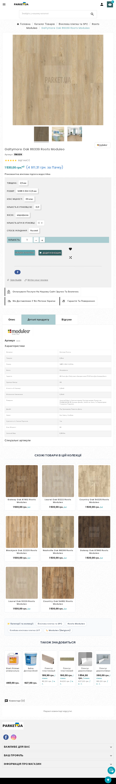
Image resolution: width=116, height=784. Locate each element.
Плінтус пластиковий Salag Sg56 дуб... (67, 672)
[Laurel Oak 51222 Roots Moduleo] (58, 481)
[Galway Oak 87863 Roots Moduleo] (94, 532)
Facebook (17, 272)
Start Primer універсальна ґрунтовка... (12, 670)
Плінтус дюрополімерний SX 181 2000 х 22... (86, 672)
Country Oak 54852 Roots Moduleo (58, 602)
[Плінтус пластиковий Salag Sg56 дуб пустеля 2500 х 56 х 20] (67, 659)
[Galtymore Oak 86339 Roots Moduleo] (41, 134)
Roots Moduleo (76, 623)
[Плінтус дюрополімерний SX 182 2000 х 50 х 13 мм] (103, 659)
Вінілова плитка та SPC (50, 623)
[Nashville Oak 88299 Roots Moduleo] (58, 532)
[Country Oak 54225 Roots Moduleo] (94, 481)
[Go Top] (108, 779)
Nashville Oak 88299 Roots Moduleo (58, 552)
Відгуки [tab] (67, 319)
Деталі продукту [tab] (38, 319)
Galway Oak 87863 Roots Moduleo (94, 552)
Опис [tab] (11, 319)
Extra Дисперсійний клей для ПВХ (31, 670)
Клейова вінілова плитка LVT (25, 630)
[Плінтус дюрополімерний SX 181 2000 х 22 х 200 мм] (85, 659)
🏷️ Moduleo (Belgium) (58, 630)
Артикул (9, 154)
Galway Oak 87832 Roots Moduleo (22, 501)
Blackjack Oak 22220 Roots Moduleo (21, 552)
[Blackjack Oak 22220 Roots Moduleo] (22, 532)
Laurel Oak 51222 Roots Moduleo (58, 501)
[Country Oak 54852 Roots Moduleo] (58, 583)
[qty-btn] (42, 239)
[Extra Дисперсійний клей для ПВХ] (31, 659)
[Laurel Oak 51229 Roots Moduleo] (22, 583)
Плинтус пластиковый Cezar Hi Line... (48, 672)
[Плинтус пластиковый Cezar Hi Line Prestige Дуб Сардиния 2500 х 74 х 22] (49, 659)
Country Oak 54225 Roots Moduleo (94, 501)
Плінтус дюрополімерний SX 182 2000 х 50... (104, 672)
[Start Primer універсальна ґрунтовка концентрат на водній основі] (13, 659)
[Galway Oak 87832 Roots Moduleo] (22, 481)
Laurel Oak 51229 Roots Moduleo (21, 602)
